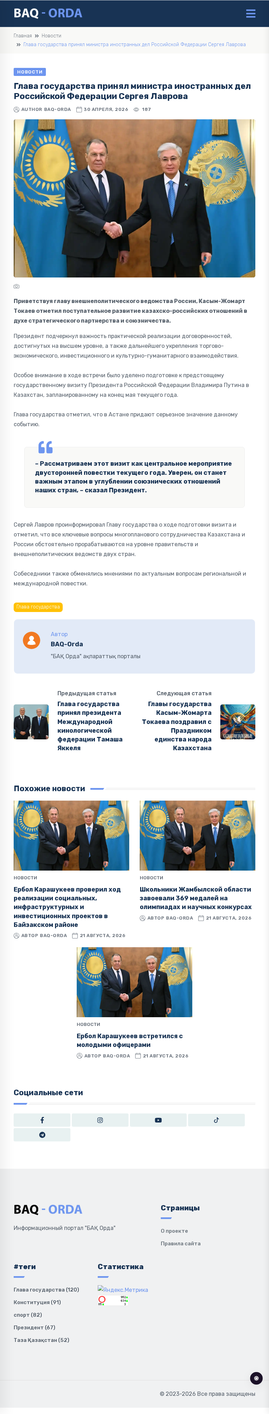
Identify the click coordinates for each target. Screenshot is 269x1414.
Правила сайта (181, 1243)
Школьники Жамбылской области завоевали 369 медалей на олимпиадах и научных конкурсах (196, 898)
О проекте (174, 1231)
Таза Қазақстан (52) (41, 1340)
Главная (23, 36)
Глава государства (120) (46, 1290)
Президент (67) (34, 1327)
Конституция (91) (37, 1302)
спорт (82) (28, 1315)
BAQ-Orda (57, 109)
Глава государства (38, 607)
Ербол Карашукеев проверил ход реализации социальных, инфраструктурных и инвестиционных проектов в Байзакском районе (67, 907)
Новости (51, 36)
